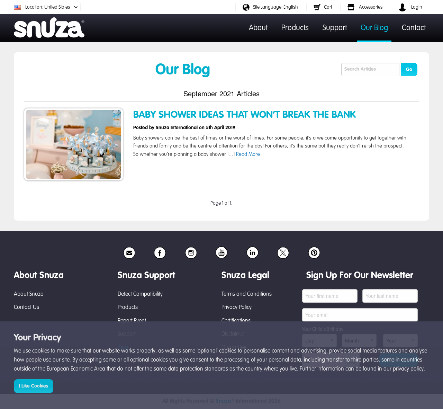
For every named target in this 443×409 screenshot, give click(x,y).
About (258, 28)
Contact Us (26, 307)
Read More (248, 154)
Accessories (370, 7)
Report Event (132, 321)
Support (335, 28)
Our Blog (374, 28)
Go (409, 69)
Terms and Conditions (247, 294)
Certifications (236, 321)
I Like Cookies (33, 386)
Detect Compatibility (140, 294)
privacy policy (408, 369)
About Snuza (29, 294)
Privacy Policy (237, 307)
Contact (414, 28)
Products (295, 28)
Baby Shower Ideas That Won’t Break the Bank (244, 115)
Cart (328, 7)
